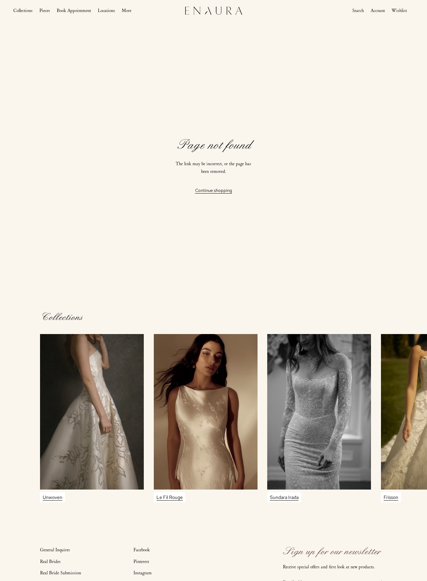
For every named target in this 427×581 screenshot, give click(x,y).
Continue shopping (213, 190)
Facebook (141, 550)
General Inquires (55, 550)
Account (378, 10)
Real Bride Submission (60, 573)
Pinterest (141, 561)
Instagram (142, 573)
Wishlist (399, 10)
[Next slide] (381, 418)
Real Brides (50, 561)
